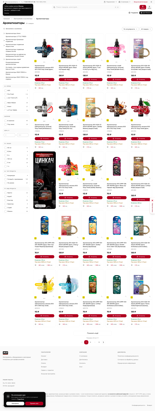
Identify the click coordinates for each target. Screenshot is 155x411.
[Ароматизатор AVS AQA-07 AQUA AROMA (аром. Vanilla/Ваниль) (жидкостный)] (93, 107)
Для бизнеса (147, 13)
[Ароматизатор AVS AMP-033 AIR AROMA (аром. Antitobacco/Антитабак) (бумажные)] (117, 284)
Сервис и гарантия (47, 370)
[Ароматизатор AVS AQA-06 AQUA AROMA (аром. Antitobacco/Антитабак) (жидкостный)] (141, 225)
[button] (37, 72)
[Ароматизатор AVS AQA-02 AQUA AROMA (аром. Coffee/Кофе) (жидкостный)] (141, 166)
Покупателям (110, 2)
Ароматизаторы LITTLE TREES (16, 36)
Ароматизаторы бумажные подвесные (14, 40)
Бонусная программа (48, 374)
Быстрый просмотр (45, 59)
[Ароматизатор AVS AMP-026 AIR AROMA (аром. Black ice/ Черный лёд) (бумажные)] (117, 166)
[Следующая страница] (103, 342)
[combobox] (85, 7)
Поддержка (134, 13)
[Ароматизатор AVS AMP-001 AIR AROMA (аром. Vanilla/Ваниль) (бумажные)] (93, 225)
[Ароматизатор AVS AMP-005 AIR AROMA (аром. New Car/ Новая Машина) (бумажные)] (44, 225)
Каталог (7, 19)
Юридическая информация (127, 363)
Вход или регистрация (141, 2)
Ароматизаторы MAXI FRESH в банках (16, 73)
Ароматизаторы (42, 19)
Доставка (44, 359)
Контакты (82, 363)
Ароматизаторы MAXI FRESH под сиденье (17, 78)
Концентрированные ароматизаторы (12, 63)
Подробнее (20, 399)
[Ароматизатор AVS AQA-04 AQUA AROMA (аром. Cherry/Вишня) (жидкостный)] (68, 225)
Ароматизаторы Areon (13, 33)
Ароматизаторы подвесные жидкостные (15, 45)
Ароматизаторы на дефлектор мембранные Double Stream (16, 55)
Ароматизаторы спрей (13, 59)
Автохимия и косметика (23, 19)
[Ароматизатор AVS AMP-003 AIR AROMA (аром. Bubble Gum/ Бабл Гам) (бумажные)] (117, 225)
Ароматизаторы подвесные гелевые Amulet (15, 50)
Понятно (6, 13)
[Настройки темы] (151, 2)
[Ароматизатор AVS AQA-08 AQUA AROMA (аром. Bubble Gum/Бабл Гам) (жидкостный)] (141, 48)
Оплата (43, 363)
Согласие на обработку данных (128, 359)
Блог (81, 367)
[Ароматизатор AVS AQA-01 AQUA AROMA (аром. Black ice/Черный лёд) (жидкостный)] (68, 48)
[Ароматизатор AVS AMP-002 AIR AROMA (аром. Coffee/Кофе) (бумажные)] (93, 284)
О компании (124, 2)
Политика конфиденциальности (128, 356)
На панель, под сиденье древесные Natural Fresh (17, 68)
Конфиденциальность (138, 405)
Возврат (44, 367)
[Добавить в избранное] (53, 36)
